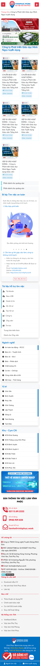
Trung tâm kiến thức (12, 330)
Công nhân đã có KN (13, 375)
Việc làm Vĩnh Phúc (11, 631)
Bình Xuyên (9, 396)
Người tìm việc (11, 663)
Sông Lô (8, 415)
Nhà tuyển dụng (31, 663)
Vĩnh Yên (8, 391)
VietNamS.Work (10, 620)
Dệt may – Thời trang (13, 380)
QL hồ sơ (9, 306)
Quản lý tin (10, 301)
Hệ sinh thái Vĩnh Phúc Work (15, 586)
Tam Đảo (8, 424)
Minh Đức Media (17, 648)
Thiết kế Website (15, 651)
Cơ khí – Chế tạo (11, 371)
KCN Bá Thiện (10, 454)
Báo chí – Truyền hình (13, 352)
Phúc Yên (8, 401)
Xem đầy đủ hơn (20, 279)
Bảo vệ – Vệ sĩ (10, 357)
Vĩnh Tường (9, 405)
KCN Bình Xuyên (11, 444)
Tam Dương (9, 419)
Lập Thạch (9, 410)
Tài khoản (10, 291)
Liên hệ (7, 589)
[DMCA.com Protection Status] (7, 574)
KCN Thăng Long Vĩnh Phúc (15, 440)
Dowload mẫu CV (11, 582)
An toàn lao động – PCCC (14, 347)
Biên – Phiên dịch (11, 361)
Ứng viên (9, 321)
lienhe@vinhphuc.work (19, 268)
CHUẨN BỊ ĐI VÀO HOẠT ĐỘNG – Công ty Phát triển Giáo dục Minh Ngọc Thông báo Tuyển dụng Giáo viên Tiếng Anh (29, 82)
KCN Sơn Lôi (9, 463)
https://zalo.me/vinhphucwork (20, 272)
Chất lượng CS (10, 366)
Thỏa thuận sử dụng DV (13, 599)
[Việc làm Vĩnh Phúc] (20, 4)
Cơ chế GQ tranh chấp (13, 606)
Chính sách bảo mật (12, 603)
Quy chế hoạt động (11, 610)
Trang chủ (5, 12)
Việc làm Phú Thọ (11, 623)
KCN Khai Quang (11, 435)
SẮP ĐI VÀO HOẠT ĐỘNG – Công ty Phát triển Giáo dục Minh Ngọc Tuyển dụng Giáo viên (10, 167)
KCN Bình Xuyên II (11, 449)
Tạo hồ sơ (10, 311)
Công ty (9, 316)
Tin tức (8, 326)
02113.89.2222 (16, 270)
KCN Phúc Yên (10, 468)
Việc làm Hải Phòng (12, 627)
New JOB (9, 296)
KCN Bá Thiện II (11, 458)
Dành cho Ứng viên (11, 335)
